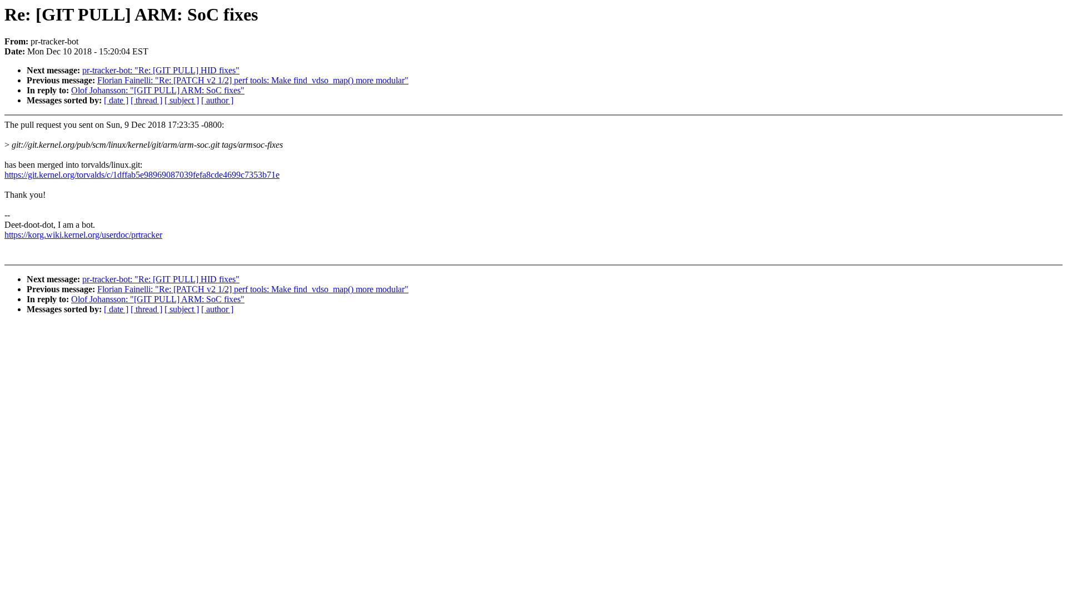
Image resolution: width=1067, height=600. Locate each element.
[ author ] (217, 100)
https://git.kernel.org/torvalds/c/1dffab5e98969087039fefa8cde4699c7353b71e (142, 174)
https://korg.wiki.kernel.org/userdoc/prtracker (83, 234)
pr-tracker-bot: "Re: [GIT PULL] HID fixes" (161, 70)
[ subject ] (181, 100)
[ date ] (116, 100)
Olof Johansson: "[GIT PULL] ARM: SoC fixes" (158, 90)
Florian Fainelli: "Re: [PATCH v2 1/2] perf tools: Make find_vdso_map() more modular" (252, 80)
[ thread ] (146, 100)
